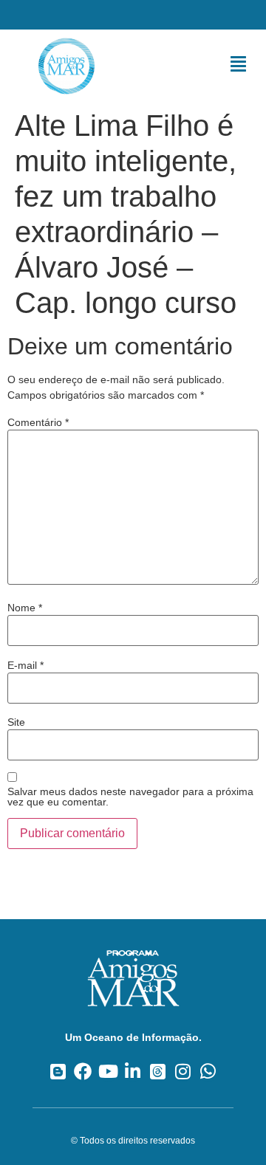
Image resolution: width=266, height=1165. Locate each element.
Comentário (38, 422)
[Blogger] (58, 1071)
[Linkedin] (133, 1071)
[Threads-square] (157, 1071)
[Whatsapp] (208, 1071)
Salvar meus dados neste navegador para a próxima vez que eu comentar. (130, 796)
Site (16, 722)
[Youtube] (108, 1071)
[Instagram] (183, 1071)
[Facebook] (83, 1071)
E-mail (25, 665)
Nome (24, 607)
